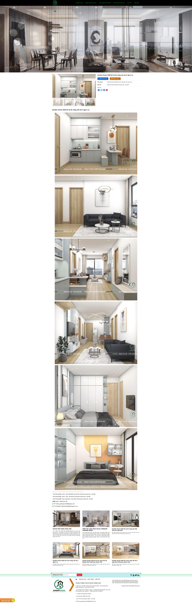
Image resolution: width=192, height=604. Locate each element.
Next (97, 85)
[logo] (55, 5)
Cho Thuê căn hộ (119, 3)
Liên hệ (136, 3)
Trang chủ (79, 3)
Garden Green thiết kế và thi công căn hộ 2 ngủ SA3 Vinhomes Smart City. (124, 561)
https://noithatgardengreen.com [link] (69, 506)
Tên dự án (100, 82)
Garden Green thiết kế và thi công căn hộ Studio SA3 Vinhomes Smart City (94, 561)
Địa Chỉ (99, 84)
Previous (50, 85)
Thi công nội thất (105, 3)
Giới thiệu (90, 579)
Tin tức (129, 3)
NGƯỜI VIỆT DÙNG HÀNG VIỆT (62, 529)
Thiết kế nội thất (91, 3)
